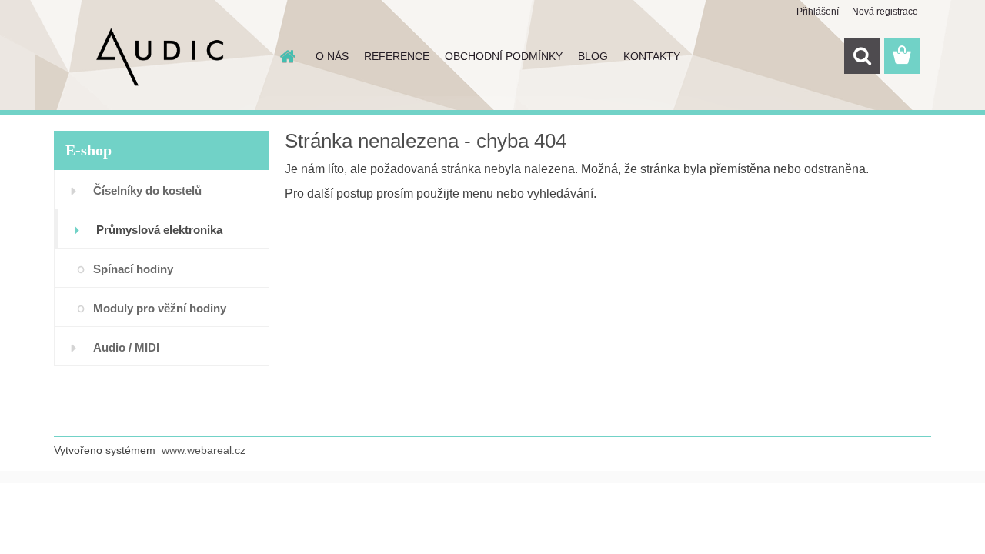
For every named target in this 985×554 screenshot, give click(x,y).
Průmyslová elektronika (159, 229)
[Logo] (159, 56)
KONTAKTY (651, 56)
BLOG (593, 56)
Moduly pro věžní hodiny (159, 308)
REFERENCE (396, 56)
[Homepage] (286, 56)
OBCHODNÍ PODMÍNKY (504, 56)
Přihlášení (817, 11)
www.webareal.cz (203, 450)
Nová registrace (885, 11)
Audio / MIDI (126, 347)
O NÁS (332, 56)
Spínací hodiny (133, 268)
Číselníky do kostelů (147, 190)
